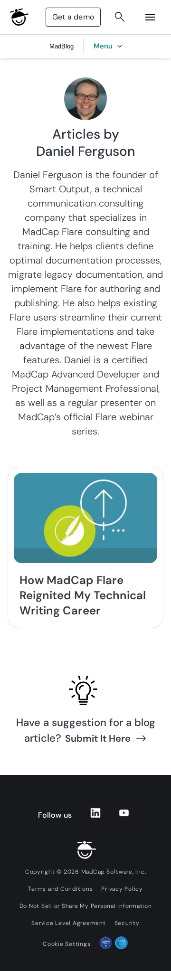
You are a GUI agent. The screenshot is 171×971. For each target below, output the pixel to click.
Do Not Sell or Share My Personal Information (85, 906)
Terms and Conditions (60, 889)
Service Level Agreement (68, 923)
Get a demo (73, 17)
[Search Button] (119, 17)
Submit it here (98, 738)
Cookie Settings (66, 944)
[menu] (150, 17)
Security (127, 923)
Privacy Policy (122, 889)
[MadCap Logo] (19, 17)
